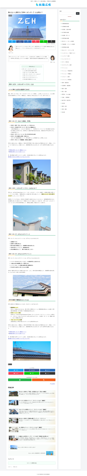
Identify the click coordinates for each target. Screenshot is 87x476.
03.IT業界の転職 (65, 32)
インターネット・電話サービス (68, 53)
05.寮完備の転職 (65, 38)
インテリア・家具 (65, 56)
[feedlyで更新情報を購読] (20, 379)
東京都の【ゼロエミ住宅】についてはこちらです (18, 156)
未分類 (63, 103)
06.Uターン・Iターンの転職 (68, 41)
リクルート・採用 (65, 76)
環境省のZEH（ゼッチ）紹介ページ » (17, 151)
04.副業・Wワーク (66, 35)
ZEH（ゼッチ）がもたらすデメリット (30, 77)
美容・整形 (64, 109)
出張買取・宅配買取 (66, 85)
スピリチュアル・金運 (66, 64)
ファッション (65, 67)
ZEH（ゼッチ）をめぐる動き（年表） (30, 72)
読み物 (10, 364)
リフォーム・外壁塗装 (66, 79)
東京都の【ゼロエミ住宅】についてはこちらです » (19, 338)
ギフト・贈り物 (65, 61)
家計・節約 (64, 91)
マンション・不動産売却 (67, 70)
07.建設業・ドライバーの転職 (68, 44)
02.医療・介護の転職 (66, 29)
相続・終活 (64, 106)
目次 (30, 66)
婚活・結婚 (64, 88)
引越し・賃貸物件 (65, 97)
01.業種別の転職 (65, 26)
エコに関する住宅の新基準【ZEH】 (30, 70)
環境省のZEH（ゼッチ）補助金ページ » (17, 150)
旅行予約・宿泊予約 (66, 100)
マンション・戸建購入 (66, 73)
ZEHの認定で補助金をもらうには (29, 79)
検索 (60, 11)
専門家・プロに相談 (66, 94)
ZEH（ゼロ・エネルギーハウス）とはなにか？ (32, 74)
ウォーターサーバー (66, 58)
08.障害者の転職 (65, 47)
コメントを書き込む (32, 463)
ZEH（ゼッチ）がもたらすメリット (30, 75)
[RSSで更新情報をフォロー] (43, 379)
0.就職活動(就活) (65, 23)
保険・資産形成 (65, 82)
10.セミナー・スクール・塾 (68, 50)
